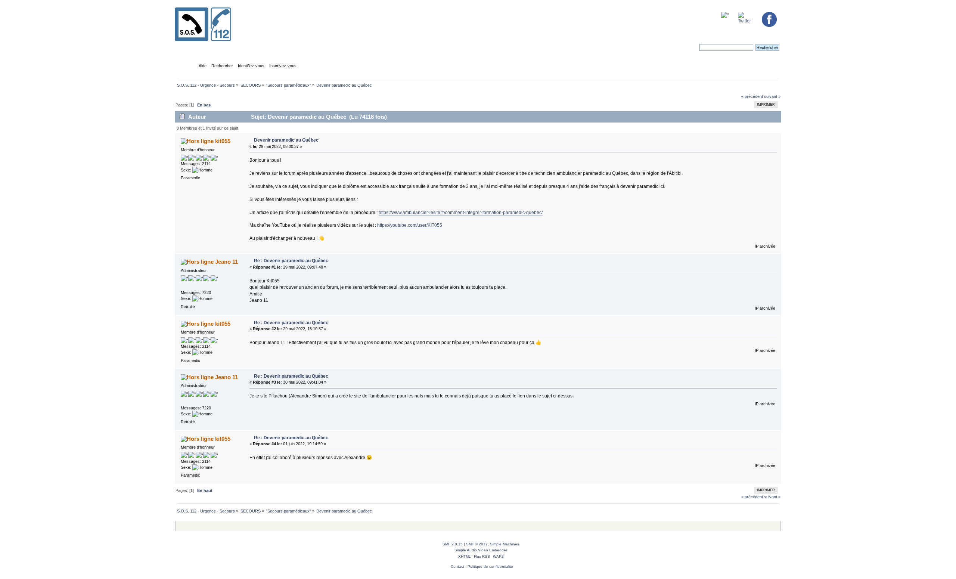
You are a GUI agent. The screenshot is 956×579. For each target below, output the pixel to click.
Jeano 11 (226, 261)
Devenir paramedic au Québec (286, 140)
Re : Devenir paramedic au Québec (291, 260)
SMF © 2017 (477, 544)
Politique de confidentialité (490, 566)
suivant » (772, 96)
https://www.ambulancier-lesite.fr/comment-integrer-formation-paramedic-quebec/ (461, 212)
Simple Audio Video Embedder (480, 550)
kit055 (222, 141)
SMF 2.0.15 (453, 544)
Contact (457, 566)
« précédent (752, 96)
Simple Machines (504, 544)
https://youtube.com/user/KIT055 (409, 225)
